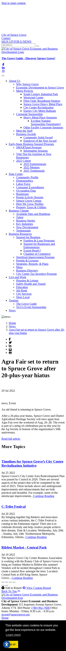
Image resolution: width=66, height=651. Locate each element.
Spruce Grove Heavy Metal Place (42, 104)
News (12, 310)
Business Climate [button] (19, 210)
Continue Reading (43, 496)
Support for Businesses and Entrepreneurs (39, 245)
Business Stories (25, 220)
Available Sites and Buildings (33, 214)
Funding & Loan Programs (39, 240)
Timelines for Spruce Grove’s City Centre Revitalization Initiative (32, 463)
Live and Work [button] (17, 277)
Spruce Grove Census (28, 200)
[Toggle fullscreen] (10, 582)
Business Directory (27, 270)
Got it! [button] (12, 644)
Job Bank (21, 290)
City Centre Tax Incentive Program (36, 273)
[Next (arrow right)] (6, 585)
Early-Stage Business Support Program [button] (31, 144)
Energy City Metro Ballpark (39, 110)
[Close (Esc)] (2, 582)
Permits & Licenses (27, 260)
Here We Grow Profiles (29, 204)
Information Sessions (35, 150)
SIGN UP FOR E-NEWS (16, 41)
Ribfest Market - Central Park (24, 547)
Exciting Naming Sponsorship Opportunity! (46, 122)
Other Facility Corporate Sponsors (43, 127)
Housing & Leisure (27, 280)
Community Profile (27, 177)
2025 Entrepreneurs (34, 164)
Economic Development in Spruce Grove (40, 87)
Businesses (22, 194)
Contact (5, 38)
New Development (27, 227)
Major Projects (24, 90)
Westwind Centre (33, 97)
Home (5, 617)
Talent (19, 217)
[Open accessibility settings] (6, 644)
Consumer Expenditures (30, 187)
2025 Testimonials (34, 170)
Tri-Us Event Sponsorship (31, 307)
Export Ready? (32, 250)
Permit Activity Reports (29, 197)
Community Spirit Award (38, 137)
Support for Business (28, 237)
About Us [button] (14, 80)
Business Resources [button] (20, 233)
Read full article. (11, 438)
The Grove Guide (26, 303)
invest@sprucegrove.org (15, 614)
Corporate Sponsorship (29, 114)
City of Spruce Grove (13, 34)
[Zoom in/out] (13, 582)
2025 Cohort (23, 160)
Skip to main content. (13, 3)
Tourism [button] (13, 300)
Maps (19, 267)
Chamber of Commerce (37, 253)
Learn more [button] (13, 634)
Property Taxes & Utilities (31, 207)
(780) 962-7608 (40, 607)
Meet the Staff (24, 130)
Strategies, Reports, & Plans (32, 263)
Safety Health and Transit (30, 283)
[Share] (6, 582)
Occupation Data (26, 190)
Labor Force (23, 184)
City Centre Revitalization (38, 107)
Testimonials (23, 230)
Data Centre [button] (16, 174)
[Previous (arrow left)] (2, 585)
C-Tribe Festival (13, 506)
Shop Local (23, 297)
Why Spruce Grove (27, 84)
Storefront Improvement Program (35, 257)
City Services (24, 293)
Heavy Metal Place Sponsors (40, 117)
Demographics (24, 180)
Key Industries (24, 224)
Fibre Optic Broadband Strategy (41, 100)
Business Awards (26, 134)
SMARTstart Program (28, 147)
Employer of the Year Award (39, 140)
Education (22, 287)
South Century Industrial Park (40, 94)
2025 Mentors (31, 167)
